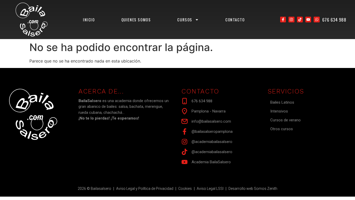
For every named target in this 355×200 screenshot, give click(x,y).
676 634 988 (334, 19)
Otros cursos (281, 129)
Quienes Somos (136, 19)
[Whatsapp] (316, 19)
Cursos (184, 19)
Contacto (235, 19)
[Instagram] (291, 19)
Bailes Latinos (282, 102)
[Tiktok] (300, 19)
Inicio (89, 19)
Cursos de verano (285, 120)
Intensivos (279, 111)
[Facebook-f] (283, 19)
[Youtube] (308, 19)
